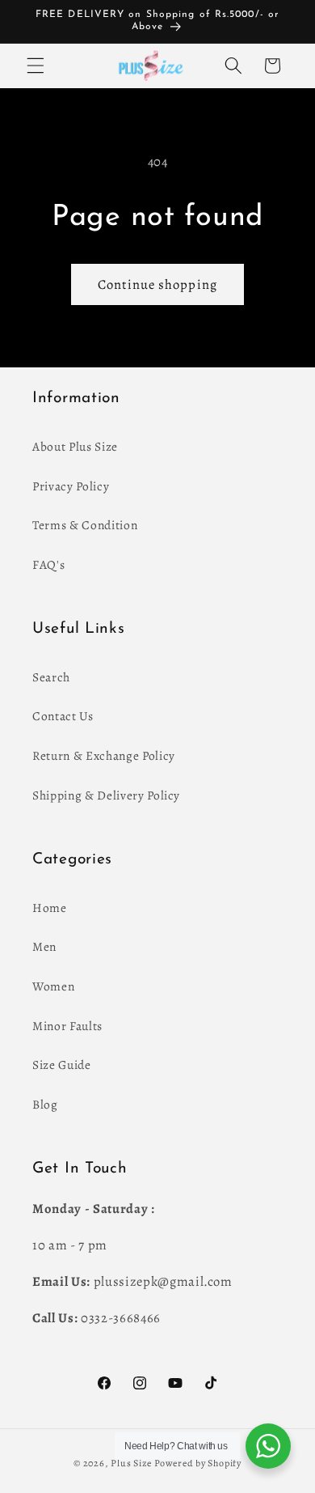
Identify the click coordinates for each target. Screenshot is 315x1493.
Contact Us (63, 715)
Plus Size (131, 1463)
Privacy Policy (70, 485)
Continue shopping (157, 284)
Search (51, 676)
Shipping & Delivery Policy (106, 795)
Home (49, 907)
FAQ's (48, 564)
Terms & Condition (84, 524)
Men (44, 946)
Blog (45, 1104)
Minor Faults (67, 1025)
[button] (35, 65)
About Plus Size (75, 446)
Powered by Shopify (198, 1463)
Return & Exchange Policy (103, 755)
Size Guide (61, 1064)
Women (53, 986)
